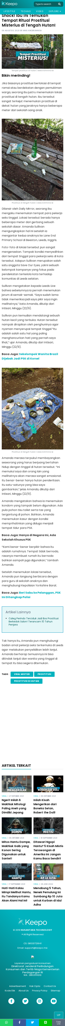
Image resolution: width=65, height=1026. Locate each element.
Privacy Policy (39, 990)
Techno (26, 11)
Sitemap (55, 990)
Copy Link (58, 1022)
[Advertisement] (32, 724)
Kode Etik (10, 990)
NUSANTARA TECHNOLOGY (36, 930)
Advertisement (17, 986)
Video (39, 11)
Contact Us (50, 986)
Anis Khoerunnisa (32, 30)
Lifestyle (9, 11)
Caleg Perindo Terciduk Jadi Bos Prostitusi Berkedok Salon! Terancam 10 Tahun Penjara (34, 621)
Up (58, 1015)
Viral (4, 796)
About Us (24, 990)
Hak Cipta (34, 986)
